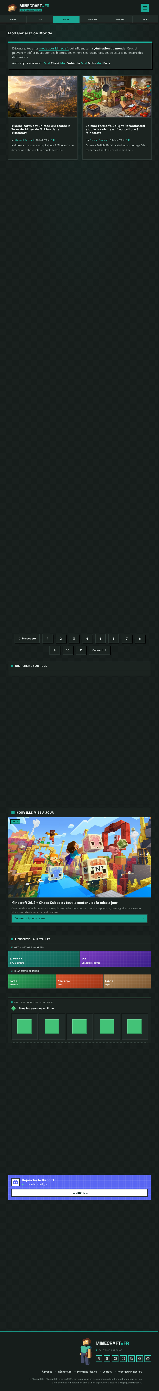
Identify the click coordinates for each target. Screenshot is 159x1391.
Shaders (92, 19)
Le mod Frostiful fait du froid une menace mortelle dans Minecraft (37, 218)
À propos (47, 1371)
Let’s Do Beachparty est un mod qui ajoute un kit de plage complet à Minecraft (39, 397)
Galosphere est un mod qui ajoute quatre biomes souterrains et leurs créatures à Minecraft (113, 314)
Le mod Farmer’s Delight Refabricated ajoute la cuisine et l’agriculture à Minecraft (115, 129)
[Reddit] (115, 1358)
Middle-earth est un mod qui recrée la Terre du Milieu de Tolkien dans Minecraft (41, 129)
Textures (119, 19)
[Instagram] (123, 1358)
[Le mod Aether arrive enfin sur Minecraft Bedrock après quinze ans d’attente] (117, 187)
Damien (94, 325)
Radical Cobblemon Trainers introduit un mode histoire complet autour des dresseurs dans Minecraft (40, 578)
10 (67, 650)
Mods (66, 19)
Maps (146, 19)
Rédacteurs (64, 1371)
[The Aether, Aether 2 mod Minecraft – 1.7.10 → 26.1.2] (42, 274)
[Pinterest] (107, 1358)
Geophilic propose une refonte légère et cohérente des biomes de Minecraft (115, 593)
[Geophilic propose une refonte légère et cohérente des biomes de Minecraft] (117, 562)
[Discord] (147, 1358)
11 (81, 650)
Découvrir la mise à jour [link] (79, 918)
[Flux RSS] (131, 1358)
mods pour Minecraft (54, 48)
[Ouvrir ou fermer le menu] (145, 8)
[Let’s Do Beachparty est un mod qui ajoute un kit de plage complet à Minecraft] (42, 365)
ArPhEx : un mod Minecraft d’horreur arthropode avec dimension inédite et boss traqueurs (41, 488)
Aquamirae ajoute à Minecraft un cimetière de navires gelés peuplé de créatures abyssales (114, 409)
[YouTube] (139, 1358)
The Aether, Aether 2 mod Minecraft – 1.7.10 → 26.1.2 (40, 304)
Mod (52, 63)
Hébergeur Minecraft (130, 1371)
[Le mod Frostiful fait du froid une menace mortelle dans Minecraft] (42, 187)
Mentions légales (87, 1371)
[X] (99, 1358)
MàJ (40, 19)
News (13, 19)
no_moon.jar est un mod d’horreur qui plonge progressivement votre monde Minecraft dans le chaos (116, 499)
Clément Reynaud (24, 140)
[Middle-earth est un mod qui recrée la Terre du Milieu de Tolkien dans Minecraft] (42, 97)
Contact (107, 1371)
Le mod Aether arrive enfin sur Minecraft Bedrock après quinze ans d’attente (114, 219)
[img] (24, 1026)
